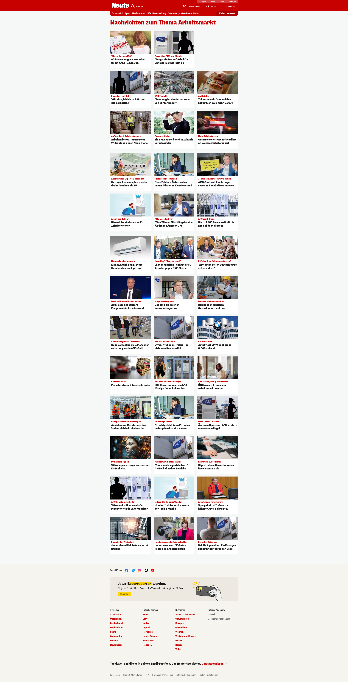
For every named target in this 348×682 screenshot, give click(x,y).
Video (222, 13)
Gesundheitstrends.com (219, 619)
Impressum (115, 675)
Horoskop (148, 632)
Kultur (146, 623)
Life (149, 13)
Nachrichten (116, 627)
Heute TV (147, 645)
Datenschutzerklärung (162, 675)
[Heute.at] (120, 5)
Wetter (114, 640)
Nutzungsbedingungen (186, 675)
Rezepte (179, 623)
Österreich (117, 13)
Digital (146, 627)
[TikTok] (146, 570)
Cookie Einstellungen (208, 675)
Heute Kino (148, 640)
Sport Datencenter (185, 614)
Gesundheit (181, 627)
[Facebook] (126, 570)
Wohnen (179, 632)
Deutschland (116, 623)
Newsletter (116, 645)
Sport (128, 13)
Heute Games (150, 636)
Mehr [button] (196, 13)
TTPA (147, 675)
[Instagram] (139, 570)
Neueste (231, 13)
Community (174, 13)
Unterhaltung (159, 13)
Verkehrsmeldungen (185, 636)
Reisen (178, 645)
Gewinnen (186, 13)
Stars (145, 614)
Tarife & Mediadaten (132, 675)
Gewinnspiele (182, 619)
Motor (178, 640)
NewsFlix (212, 614)
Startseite (115, 614)
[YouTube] (152, 570)
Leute (146, 619)
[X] (133, 570)
